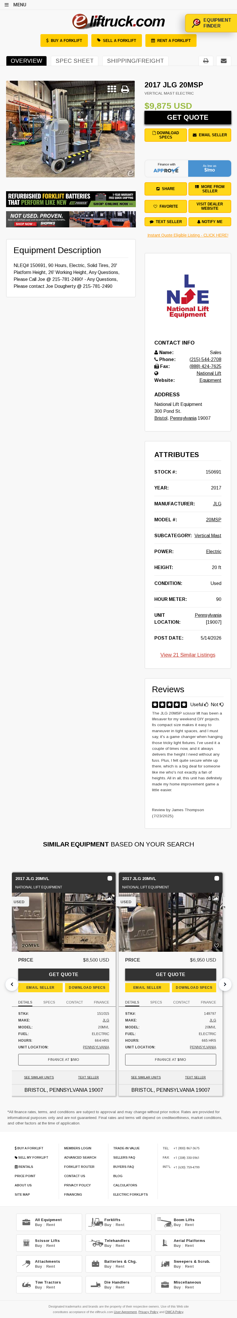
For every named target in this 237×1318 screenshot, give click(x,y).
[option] (70, 129)
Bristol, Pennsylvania (56, 1090)
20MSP (213, 519)
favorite (167, 206)
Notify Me (212, 222)
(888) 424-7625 (205, 366)
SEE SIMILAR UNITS (39, 1077)
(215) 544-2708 (205, 359)
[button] (15, 129)
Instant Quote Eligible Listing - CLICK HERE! (187, 235)
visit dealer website (210, 206)
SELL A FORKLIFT (119, 40)
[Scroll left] (11, 984)
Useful (197, 704)
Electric (213, 551)
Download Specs (167, 135)
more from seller (212, 189)
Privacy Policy (148, 1312)
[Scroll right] (225, 984)
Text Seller (167, 222)
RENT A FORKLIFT (174, 40)
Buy (38, 1225)
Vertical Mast (208, 535)
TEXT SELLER (88, 1077)
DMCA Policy (174, 1312)
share (167, 189)
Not (215, 704)
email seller (212, 135)
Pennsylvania (183, 418)
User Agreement (125, 1312)
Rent (50, 1225)
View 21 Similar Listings (187, 655)
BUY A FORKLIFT (66, 40)
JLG (217, 503)
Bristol (160, 418)
